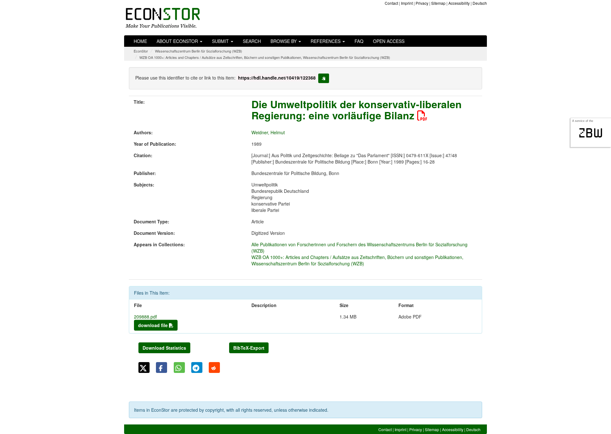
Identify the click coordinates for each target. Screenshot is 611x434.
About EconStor (178, 41)
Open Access (388, 41)
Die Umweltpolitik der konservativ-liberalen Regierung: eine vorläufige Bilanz (356, 109)
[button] (144, 367)
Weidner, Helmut (268, 132)
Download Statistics (164, 348)
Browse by (284, 41)
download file (153, 325)
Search (252, 41)
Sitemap (438, 3)
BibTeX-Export (248, 348)
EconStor (141, 50)
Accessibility (459, 3)
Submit (221, 41)
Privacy (422, 3)
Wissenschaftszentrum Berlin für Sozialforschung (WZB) (198, 50)
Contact (391, 3)
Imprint (407, 3)
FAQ (359, 41)
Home (140, 41)
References (326, 41)
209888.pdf (145, 316)
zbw (591, 133)
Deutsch (480, 3)
